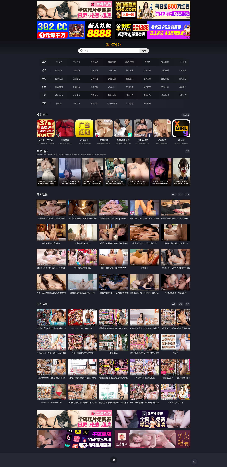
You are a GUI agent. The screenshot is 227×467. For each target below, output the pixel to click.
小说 (44, 95)
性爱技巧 (182, 95)
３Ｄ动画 (112, 70)
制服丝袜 (129, 78)
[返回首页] (194, 462)
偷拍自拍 (76, 78)
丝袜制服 (147, 70)
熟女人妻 (129, 70)
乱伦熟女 (165, 78)
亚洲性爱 (59, 78)
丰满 (173, 304)
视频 (44, 70)
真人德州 (76, 62)
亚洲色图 (76, 87)
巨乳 (180, 194)
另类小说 (147, 95)
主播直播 (165, 70)
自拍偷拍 (76, 70)
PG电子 (59, 62)
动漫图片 (112, 87)
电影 (44, 78)
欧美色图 (94, 87)
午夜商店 (76, 103)
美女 (173, 194)
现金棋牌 (165, 62)
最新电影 (42, 304)
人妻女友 (94, 95)
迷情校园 (129, 95)
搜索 (144, 51)
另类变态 (182, 78)
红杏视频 (129, 103)
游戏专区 (112, 62)
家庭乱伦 (76, 95)
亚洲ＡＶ (59, 70)
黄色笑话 (165, 95)
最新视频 (42, 194)
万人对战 (94, 62)
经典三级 (147, 78)
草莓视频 (94, 103)
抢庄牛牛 (182, 62)
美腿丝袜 (129, 87)
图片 (44, 87)
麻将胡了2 (129, 62)
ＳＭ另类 (182, 70)
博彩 (44, 62)
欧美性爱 (112, 78)
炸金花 (147, 62)
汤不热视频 (112, 103)
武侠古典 (112, 95)
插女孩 (59, 103)
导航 (44, 103)
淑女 (180, 304)
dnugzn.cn (113, 44)
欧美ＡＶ (94, 70)
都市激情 (59, 95)
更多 (187, 194)
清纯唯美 (147, 87)
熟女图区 (165, 87)
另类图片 (182, 87)
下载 (187, 151)
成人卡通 (94, 78)
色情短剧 (147, 103)
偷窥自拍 (59, 87)
